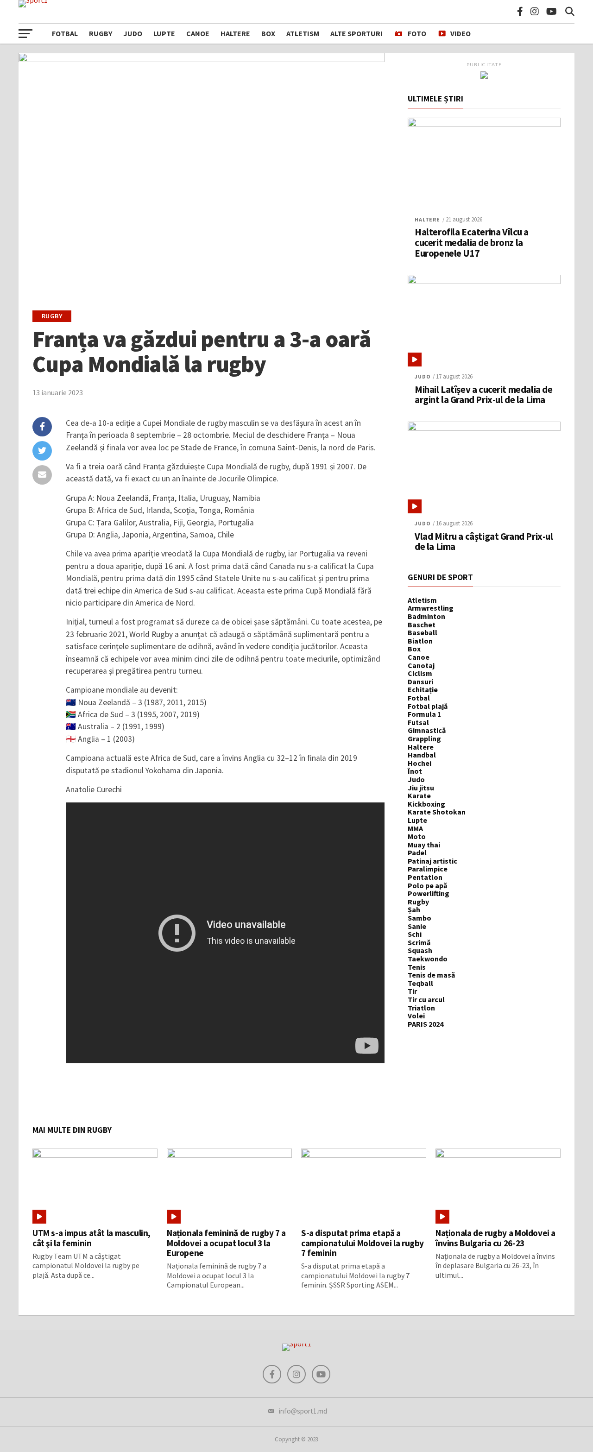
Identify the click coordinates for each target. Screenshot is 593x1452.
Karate (419, 795)
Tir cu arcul (426, 999)
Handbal (422, 754)
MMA (415, 828)
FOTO (417, 33)
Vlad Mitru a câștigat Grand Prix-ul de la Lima (484, 542)
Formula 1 (424, 714)
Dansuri (420, 681)
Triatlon (421, 1007)
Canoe (197, 33)
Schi (415, 934)
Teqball (420, 983)
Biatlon (420, 640)
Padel (417, 852)
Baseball (422, 632)
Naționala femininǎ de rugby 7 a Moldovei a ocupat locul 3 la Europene (226, 1242)
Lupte (164, 33)
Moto (417, 836)
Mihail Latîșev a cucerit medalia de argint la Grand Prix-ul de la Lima (483, 395)
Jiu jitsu (421, 787)
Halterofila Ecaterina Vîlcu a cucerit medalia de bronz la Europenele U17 (472, 243)
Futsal (418, 722)
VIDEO (460, 33)
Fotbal (65, 33)
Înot (415, 771)
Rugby (100, 33)
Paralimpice (428, 868)
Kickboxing (426, 803)
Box (268, 33)
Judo (132, 33)
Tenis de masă (431, 974)
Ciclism (420, 673)
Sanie (417, 926)
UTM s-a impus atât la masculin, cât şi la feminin (91, 1237)
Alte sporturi (356, 33)
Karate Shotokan (437, 811)
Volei (416, 1015)
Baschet (421, 624)
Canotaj (421, 665)
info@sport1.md (303, 1411)
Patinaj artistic (432, 860)
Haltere (235, 33)
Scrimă (419, 942)
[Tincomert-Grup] (484, 76)
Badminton (426, 616)
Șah (414, 909)
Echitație (423, 689)
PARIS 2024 (425, 1024)
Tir (412, 991)
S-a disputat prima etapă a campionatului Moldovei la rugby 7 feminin (362, 1242)
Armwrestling (431, 607)
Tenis (417, 967)
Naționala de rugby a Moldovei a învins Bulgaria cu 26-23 (495, 1237)
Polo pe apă (427, 885)
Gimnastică (427, 730)
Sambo (419, 917)
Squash (420, 950)
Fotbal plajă (428, 706)
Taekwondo (428, 958)
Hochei (419, 763)
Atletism (302, 33)
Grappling (424, 738)
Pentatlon (425, 877)
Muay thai (424, 844)
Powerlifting (428, 893)
